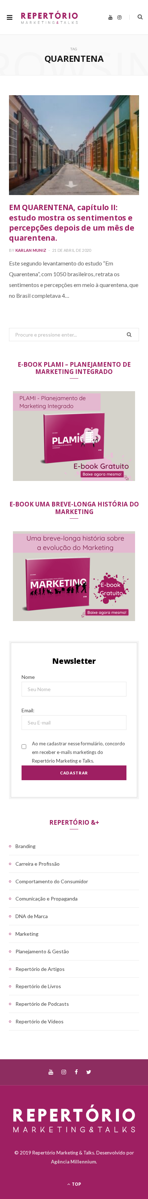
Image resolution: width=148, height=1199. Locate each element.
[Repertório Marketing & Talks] (49, 17)
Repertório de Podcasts (42, 1004)
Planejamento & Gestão (42, 951)
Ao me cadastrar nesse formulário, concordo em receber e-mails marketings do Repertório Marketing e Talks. (78, 752)
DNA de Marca (31, 916)
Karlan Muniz (30, 250)
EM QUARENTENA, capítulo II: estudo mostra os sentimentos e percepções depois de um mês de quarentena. (71, 222)
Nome (28, 677)
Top (76, 1184)
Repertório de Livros (38, 986)
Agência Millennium (73, 1162)
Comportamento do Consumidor (51, 881)
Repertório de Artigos (40, 969)
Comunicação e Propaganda (46, 898)
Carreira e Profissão (37, 864)
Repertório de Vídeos (39, 1021)
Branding (25, 846)
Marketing (26, 934)
